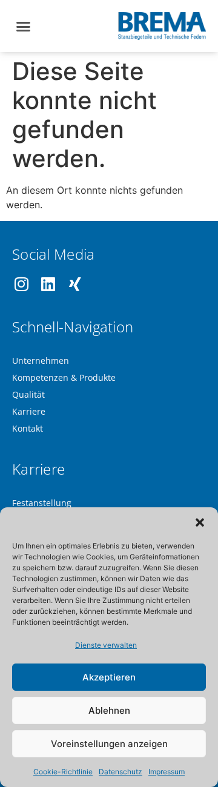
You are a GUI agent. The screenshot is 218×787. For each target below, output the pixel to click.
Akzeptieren (109, 677)
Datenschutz (120, 771)
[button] (200, 522)
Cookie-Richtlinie (63, 771)
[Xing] (74, 284)
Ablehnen (109, 710)
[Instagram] (21, 284)
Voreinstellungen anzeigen (109, 743)
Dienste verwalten (106, 645)
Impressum (166, 771)
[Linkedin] (48, 284)
